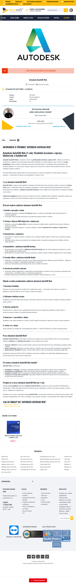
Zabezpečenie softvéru (29, 497)
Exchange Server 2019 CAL (28, 469)
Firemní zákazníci (27, 493)
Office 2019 (4, 459)
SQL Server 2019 (25, 456)
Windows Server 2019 (7, 464)
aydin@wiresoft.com (59, 126)
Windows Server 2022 (7, 462)
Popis (3, 140)
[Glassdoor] (38, 556)
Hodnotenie (14, 140)
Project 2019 (68, 456)
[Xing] (33, 556)
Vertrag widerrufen (39, 580)
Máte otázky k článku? (11, 404)
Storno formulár (27, 511)
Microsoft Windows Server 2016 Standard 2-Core (13, 436)
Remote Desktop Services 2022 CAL (50, 459)
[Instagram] (47, 556)
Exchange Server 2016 (26, 467)
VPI (24, 513)
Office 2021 (4, 456)
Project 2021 (43, 469)
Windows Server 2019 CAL (9, 469)
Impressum (44, 504)
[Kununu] (42, 556)
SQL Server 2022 (6, 472)
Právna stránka (45, 493)
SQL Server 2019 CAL (26, 462)
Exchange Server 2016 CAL (47, 456)
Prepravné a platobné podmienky (29, 503)
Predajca (25, 495)
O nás (43, 500)
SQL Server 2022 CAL (26, 459)
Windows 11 (67, 464)
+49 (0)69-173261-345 (23, 126)
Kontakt (25, 500)
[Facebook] (29, 556)
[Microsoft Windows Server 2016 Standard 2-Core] (13, 427)
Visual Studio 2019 (45, 467)
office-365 (44, 495)
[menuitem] (67, 2)
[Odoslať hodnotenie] (38, 82)
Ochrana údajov (45, 502)
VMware (66, 469)
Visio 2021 (67, 459)
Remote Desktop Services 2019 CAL (50, 462)
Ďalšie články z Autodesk (12, 406)
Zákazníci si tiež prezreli (9, 416)
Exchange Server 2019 (26, 464)
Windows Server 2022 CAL (9, 467)
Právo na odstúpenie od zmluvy (28, 508)
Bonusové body (44, 84)
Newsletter (44, 497)
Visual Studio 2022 (45, 464)
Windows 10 (67, 467)
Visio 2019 (67, 462)
